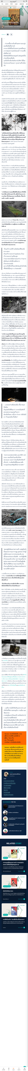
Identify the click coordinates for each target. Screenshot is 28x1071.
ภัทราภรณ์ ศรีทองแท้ (7, 871)
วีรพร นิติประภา (6, 899)
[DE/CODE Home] (10, 7)
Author (4, 927)
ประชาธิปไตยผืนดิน (7, 785)
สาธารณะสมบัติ (7, 792)
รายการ (6, 4)
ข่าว (2, 4)
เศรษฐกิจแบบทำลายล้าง (8, 794)
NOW (11, 4)
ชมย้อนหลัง (22, 4)
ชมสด (16, 4)
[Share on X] (11, 34)
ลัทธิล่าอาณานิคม (7, 788)
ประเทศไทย (5, 661)
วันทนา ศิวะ (6, 790)
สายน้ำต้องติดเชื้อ (12, 685)
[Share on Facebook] (7, 34)
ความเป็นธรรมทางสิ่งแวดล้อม (9, 783)
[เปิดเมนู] (2, 7)
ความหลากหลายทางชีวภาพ (9, 781)
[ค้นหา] (17, 7)
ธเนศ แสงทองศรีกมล (9, 26)
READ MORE (20, 871)
